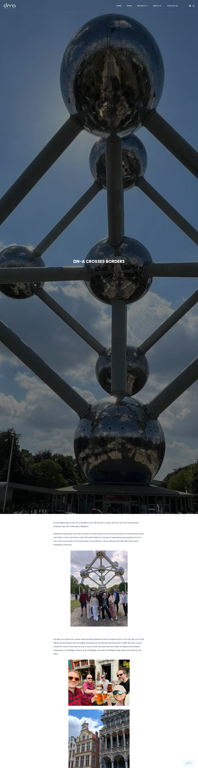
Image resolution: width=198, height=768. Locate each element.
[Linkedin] (190, 6)
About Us (157, 6)
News (129, 6)
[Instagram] (193, 6)
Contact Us (172, 6)
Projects (141, 6)
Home (119, 6)
